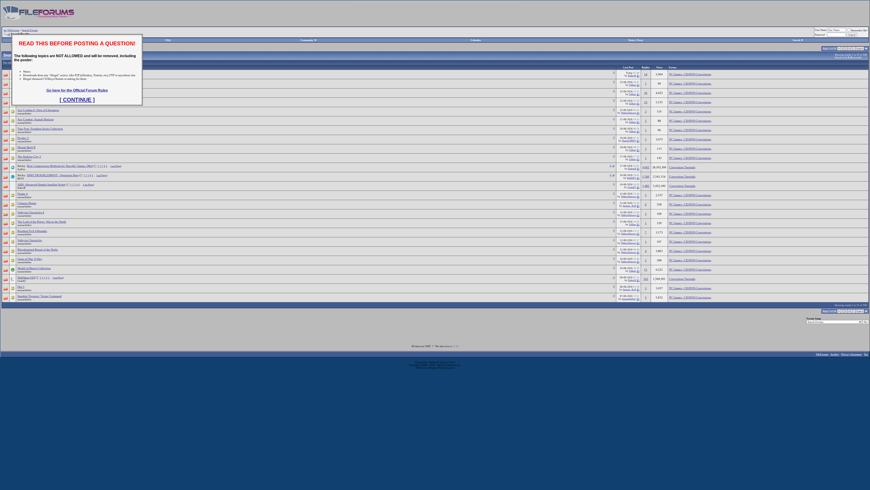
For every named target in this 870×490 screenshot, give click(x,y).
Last (860, 48)
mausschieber (24, 113)
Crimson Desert (26, 203)
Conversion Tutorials (682, 167)
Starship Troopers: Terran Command (39, 296)
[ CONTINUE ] (77, 100)
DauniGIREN (629, 140)
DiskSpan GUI (26, 277)
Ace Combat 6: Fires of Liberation (38, 110)
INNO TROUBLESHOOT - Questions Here (53, 175)
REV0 (20, 178)
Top (866, 354)
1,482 (645, 186)
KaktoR (632, 75)
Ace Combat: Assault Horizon (35, 119)
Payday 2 (23, 138)
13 (645, 102)
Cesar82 (632, 187)
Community (307, 40)
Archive (834, 354)
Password (820, 34)
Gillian (632, 84)
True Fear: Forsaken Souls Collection (40, 128)
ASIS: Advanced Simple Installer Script (41, 184)
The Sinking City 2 (29, 156)
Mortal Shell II (26, 147)
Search (796, 40)
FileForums (13, 30)
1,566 (645, 176)
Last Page (116, 166)
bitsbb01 (631, 177)
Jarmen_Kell (629, 205)
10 (645, 93)
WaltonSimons (628, 112)
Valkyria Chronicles (29, 240)
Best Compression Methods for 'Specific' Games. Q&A (60, 166)
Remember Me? (859, 30)
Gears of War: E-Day (29, 259)
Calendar (476, 40)
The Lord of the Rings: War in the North (41, 221)
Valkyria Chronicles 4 (30, 212)
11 (849, 48)
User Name (820, 30)
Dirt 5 (20, 287)
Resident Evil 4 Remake (32, 231)
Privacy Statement (851, 354)
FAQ (168, 40)
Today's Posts (635, 40)
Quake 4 (22, 194)
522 (645, 279)
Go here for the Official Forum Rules (77, 90)
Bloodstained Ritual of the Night (37, 249)
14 (645, 74)
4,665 (645, 167)
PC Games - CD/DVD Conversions (690, 74)
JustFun (21, 169)
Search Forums (30, 30)
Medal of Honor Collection (34, 268)
